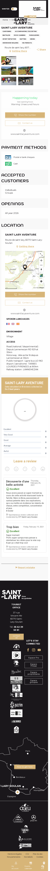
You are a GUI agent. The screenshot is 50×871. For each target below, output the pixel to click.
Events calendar (28, 867)
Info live (42, 867)
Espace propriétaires (34, 673)
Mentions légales (15, 854)
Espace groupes (34, 681)
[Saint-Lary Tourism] (38, 9)
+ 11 (26, 81)
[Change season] (15, 8)
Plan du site (37, 854)
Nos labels (28, 857)
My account (15, 867)
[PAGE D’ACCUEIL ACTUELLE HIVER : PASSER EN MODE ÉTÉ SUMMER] (14, 8)
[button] (8, 60)
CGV (27, 854)
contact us (16, 637)
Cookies (39, 857)
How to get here (25, 767)
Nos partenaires (13, 857)
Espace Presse (33, 665)
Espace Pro (33, 658)
